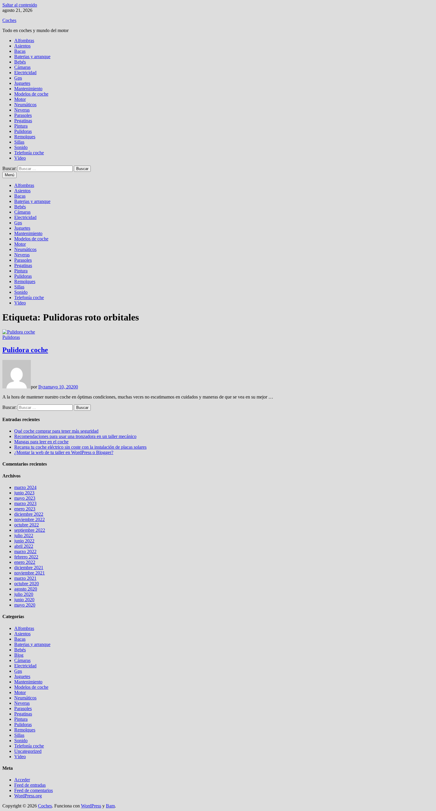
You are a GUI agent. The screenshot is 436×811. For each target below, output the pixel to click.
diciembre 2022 (28, 514)
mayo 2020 (24, 604)
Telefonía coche (29, 152)
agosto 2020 (25, 588)
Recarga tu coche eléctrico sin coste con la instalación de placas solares (80, 447)
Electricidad (25, 72)
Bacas (20, 51)
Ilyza (42, 386)
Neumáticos (25, 104)
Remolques (24, 136)
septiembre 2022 (29, 530)
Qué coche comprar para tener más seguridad (56, 431)
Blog (18, 655)
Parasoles (23, 115)
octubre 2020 (26, 583)
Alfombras (24, 40)
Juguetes (22, 83)
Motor (20, 99)
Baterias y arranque (32, 56)
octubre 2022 (26, 524)
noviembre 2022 (29, 519)
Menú (9, 175)
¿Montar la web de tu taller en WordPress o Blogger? (63, 452)
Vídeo (20, 158)
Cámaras (22, 67)
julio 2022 (23, 535)
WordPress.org (28, 795)
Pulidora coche (25, 350)
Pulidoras (23, 131)
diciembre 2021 (28, 567)
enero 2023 (24, 508)
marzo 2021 (25, 578)
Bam (110, 805)
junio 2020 (24, 599)
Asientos (22, 45)
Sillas (19, 142)
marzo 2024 (25, 487)
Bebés (20, 61)
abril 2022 (23, 546)
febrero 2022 (26, 556)
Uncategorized (28, 751)
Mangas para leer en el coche (41, 441)
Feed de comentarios (33, 790)
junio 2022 (24, 540)
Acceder (22, 779)
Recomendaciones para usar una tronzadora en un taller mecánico (75, 436)
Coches (9, 20)
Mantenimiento (28, 88)
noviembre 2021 (29, 572)
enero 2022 (24, 562)
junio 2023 (24, 492)
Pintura (21, 125)
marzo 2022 (25, 551)
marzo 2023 (25, 503)
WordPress (91, 805)
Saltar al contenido (19, 4)
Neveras (22, 109)
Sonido (21, 147)
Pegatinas (23, 120)
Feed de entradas (30, 785)
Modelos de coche (31, 93)
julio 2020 (23, 594)
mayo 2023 (24, 498)
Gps (18, 77)
